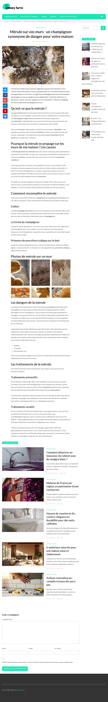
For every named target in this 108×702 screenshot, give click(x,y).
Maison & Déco (11, 16)
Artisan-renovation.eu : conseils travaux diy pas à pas (60, 581)
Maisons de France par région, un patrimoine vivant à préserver (62, 486)
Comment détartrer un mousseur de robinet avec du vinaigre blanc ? (61, 456)
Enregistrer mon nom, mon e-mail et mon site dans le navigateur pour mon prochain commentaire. (37, 662)
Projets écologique (68, 16)
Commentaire (7, 619)
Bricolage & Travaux (29, 16)
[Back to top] (102, 696)
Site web (58, 648)
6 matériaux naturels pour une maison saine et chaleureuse (61, 551)
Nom (4, 648)
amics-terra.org (19, 690)
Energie (53, 16)
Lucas (47, 41)
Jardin (44, 16)
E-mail (31, 648)
